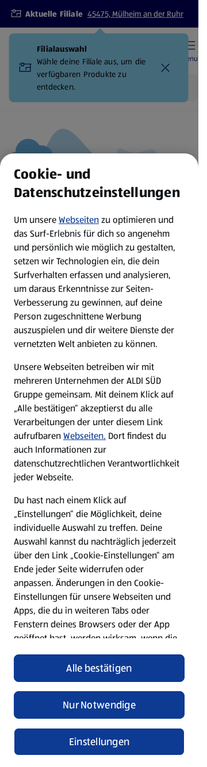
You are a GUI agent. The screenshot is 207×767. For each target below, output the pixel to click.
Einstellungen (99, 741)
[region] (99, 460)
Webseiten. (84, 435)
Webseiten (79, 219)
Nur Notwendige (99, 704)
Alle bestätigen (99, 668)
